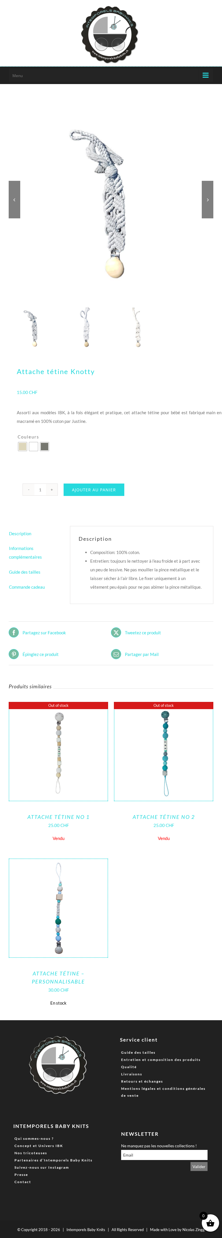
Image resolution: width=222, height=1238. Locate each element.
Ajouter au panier (94, 489)
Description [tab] (20, 533)
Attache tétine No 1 (58, 817)
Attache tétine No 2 (164, 817)
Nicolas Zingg (193, 1229)
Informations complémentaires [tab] (25, 552)
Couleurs (28, 436)
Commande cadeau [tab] (27, 587)
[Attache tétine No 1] (58, 706)
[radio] (22, 446)
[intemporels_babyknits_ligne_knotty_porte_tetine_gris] (111, 199)
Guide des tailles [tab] (24, 572)
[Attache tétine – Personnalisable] (58, 863)
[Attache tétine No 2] (163, 706)
